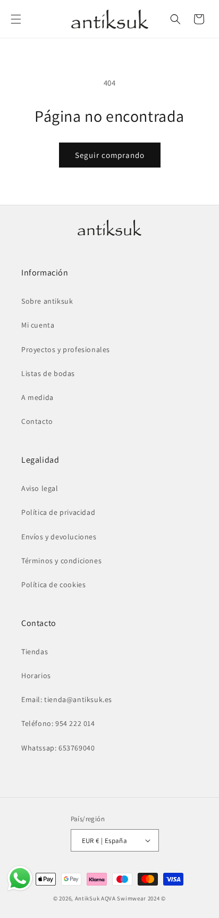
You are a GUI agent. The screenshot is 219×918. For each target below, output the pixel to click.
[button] (16, 19)
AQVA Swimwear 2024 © (133, 898)
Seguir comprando (110, 155)
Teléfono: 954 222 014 (58, 723)
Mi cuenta (37, 325)
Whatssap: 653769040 (58, 748)
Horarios (36, 675)
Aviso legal (39, 488)
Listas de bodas (48, 373)
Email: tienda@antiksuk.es (66, 699)
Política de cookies (53, 584)
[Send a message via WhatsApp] (20, 878)
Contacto (37, 421)
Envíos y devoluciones (59, 536)
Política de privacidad (58, 512)
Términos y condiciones (61, 560)
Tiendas (34, 651)
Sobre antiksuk (47, 301)
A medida (37, 397)
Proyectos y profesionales (65, 349)
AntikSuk (87, 898)
